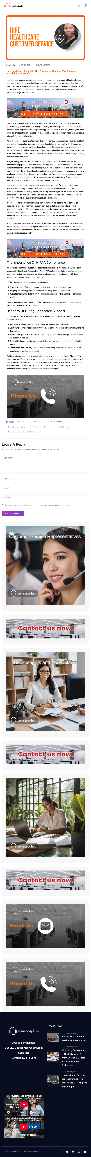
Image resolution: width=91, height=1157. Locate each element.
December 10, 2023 (69, 1033)
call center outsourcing (28, 422)
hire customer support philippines (24, 432)
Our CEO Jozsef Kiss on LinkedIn (24, 1047)
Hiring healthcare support (17, 185)
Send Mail (23, 1052)
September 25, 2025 (70, 1047)
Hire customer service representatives (49, 427)
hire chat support (16, 427)
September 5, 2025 (69, 1072)
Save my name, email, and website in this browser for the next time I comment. (37, 505)
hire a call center (53, 422)
